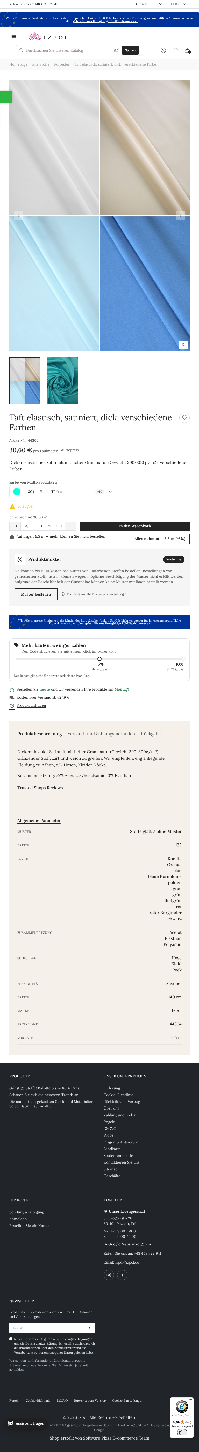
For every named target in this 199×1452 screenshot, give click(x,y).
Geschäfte (112, 1175)
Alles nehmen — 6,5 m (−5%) (159, 538)
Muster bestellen (36, 594)
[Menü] (191, 1400)
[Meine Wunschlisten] (175, 50)
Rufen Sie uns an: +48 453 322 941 (33, 4)
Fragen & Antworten (121, 1142)
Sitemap (110, 1169)
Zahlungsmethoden (120, 1115)
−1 (15, 526)
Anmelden (18, 1219)
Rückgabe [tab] (151, 734)
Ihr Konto (19, 1200)
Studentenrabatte (118, 1155)
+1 (70, 526)
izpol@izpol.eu (127, 1262)
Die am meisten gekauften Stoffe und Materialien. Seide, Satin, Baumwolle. (51, 1104)
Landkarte (112, 1148)
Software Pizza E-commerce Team (116, 1438)
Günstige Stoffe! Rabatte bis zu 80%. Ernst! (45, 1088)
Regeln (110, 1121)
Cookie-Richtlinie (118, 1094)
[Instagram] (109, 1275)
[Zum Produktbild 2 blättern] (62, 380)
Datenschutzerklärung (41, 1343)
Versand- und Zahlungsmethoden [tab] (101, 734)
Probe (108, 1135)
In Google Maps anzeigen (125, 1244)
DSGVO (110, 1128)
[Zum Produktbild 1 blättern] (24, 380)
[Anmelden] (163, 50)
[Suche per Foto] (116, 50)
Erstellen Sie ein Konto (29, 1225)
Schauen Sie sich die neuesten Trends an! (44, 1094)
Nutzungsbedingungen (75, 1339)
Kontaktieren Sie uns (121, 1162)
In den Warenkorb (135, 526)
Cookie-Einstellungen (127, 1400)
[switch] (182, 1432)
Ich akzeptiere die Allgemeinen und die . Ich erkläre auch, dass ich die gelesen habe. (54, 1345)
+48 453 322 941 (147, 1253)
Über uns (111, 1108)
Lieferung (112, 1088)
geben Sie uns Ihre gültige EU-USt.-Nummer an (105, 21)
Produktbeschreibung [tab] (39, 734)
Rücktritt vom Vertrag (122, 1101)
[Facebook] (122, 1275)
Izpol (177, 1010)
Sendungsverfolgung (26, 1212)
